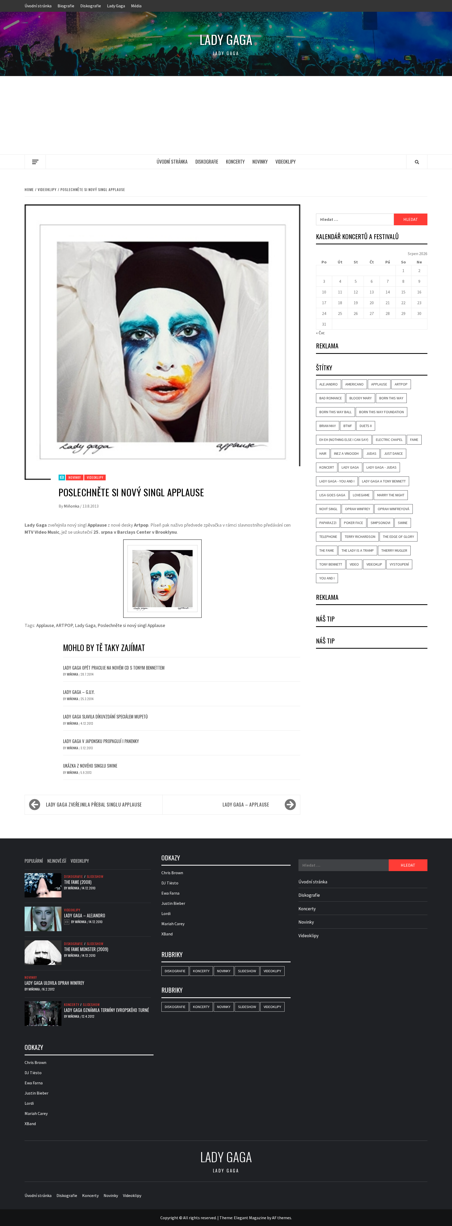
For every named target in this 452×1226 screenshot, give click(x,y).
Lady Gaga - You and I (336, 481)
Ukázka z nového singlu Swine (90, 766)
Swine (403, 522)
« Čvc (320, 332)
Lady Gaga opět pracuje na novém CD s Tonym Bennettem (114, 668)
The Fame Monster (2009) (86, 949)
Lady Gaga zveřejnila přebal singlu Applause (94, 804)
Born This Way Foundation (381, 412)
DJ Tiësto (33, 1072)
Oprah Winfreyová (393, 508)
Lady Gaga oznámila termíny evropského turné (106, 1010)
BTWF (347, 425)
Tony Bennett (330, 564)
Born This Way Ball (335, 412)
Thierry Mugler (394, 550)
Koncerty (235, 161)
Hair (322, 453)
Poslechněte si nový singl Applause (131, 625)
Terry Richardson (360, 536)
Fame (414, 439)
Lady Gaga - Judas (381, 467)
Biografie (66, 5)
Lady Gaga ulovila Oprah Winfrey (54, 983)
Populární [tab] (34, 861)
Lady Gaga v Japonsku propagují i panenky (101, 741)
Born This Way (391, 398)
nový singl (328, 508)
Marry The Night (390, 495)
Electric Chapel (389, 439)
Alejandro (328, 384)
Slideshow (95, 876)
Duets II (366, 425)
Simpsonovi (380, 522)
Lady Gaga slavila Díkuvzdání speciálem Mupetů (105, 716)
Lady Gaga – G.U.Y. (78, 692)
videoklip (374, 564)
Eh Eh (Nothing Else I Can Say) (343, 439)
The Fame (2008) (77, 882)
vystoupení (399, 564)
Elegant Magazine (250, 1217)
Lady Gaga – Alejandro (84, 915)
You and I (327, 578)
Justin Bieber (36, 1093)
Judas (371, 453)
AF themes (281, 1217)
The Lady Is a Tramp (358, 550)
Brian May (327, 425)
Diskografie (90, 5)
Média (136, 5)
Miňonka (72, 506)
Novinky (260, 161)
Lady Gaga (116, 5)
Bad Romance (330, 398)
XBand (30, 1123)
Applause (45, 625)
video (354, 564)
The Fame (326, 550)
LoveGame (361, 495)
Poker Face (353, 522)
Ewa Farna (34, 1082)
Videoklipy (285, 161)
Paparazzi (327, 522)
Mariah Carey (36, 1113)
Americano (354, 384)
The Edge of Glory (398, 536)
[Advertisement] (226, 115)
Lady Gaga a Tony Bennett (384, 481)
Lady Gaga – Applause (246, 804)
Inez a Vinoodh (346, 453)
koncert (326, 467)
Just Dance (393, 453)
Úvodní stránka (38, 5)
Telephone (328, 536)
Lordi (29, 1103)
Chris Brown (35, 1062)
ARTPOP (64, 625)
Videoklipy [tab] (80, 861)
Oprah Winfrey (357, 508)
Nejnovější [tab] (56, 861)
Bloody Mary (360, 398)
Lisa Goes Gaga (332, 495)
